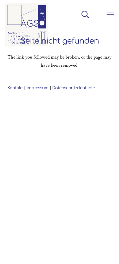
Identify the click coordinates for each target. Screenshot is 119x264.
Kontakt (15, 88)
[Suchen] (85, 14)
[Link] (26, 24)
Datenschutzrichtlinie (73, 88)
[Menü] (109, 15)
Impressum (38, 88)
